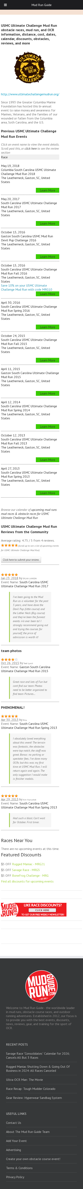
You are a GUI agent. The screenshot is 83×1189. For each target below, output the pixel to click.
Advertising (13, 1150)
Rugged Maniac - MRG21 (28, 864)
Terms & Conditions (19, 1168)
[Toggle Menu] (5, 5)
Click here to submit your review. (21, 560)
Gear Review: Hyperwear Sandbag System (34, 1098)
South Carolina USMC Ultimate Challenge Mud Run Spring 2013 (29, 726)
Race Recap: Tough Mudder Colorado (30, 1089)
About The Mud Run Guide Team (28, 1132)
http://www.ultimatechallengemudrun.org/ (30, 94)
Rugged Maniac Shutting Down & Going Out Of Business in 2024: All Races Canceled (38, 1069)
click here (31, 148)
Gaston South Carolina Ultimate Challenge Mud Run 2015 (25, 669)
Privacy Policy (15, 1177)
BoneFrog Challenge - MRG (30, 875)
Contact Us (13, 1123)
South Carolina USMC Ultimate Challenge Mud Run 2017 (24, 584)
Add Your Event (16, 1141)
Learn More (47, 190)
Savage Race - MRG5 (26, 870)
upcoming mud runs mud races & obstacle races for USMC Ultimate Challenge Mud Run (29, 514)
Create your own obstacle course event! (33, 1159)
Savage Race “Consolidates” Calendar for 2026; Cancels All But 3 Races (38, 1055)
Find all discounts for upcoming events (27, 881)
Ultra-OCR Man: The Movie (24, 1080)
